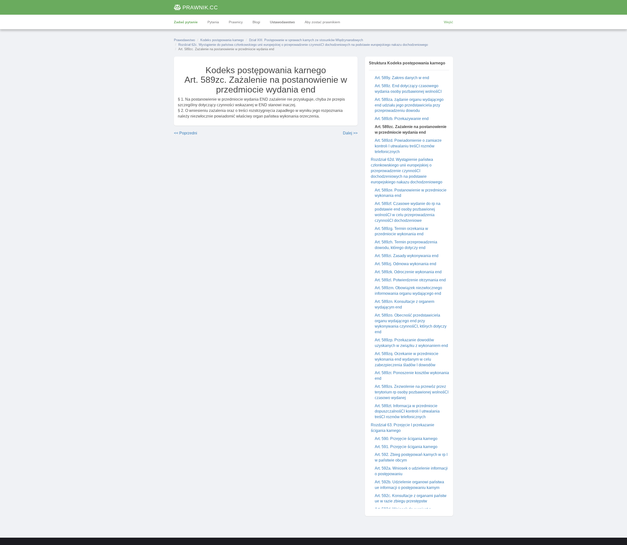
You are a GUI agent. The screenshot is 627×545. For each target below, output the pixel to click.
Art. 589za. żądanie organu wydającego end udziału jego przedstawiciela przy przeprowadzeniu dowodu (409, 105)
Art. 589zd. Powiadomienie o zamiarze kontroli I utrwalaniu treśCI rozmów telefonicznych (408, 146)
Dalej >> (350, 133)
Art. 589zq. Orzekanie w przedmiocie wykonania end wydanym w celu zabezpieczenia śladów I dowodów (406, 359)
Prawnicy (236, 22)
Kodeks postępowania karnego (222, 40)
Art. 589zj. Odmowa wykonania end (405, 264)
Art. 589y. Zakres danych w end (402, 78)
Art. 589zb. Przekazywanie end (402, 119)
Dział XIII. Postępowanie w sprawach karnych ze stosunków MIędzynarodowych (306, 40)
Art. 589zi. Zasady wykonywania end (406, 256)
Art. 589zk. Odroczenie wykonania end (408, 272)
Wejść (448, 22)
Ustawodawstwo (282, 22)
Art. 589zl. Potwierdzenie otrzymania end (410, 280)
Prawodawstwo (184, 40)
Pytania (213, 22)
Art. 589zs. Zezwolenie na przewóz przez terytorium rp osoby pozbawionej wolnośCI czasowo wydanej (411, 392)
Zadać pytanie (186, 22)
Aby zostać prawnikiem (322, 22)
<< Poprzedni (185, 133)
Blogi (256, 22)
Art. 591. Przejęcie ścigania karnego (406, 447)
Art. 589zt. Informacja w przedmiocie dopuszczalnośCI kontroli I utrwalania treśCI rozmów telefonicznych (407, 411)
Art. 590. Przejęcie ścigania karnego (406, 439)
